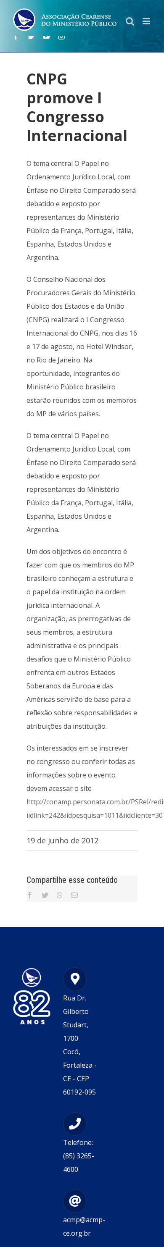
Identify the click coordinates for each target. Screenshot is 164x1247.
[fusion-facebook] (16, 36)
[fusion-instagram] (61, 36)
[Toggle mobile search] (130, 21)
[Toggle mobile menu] (147, 21)
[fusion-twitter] (31, 36)
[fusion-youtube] (46, 36)
